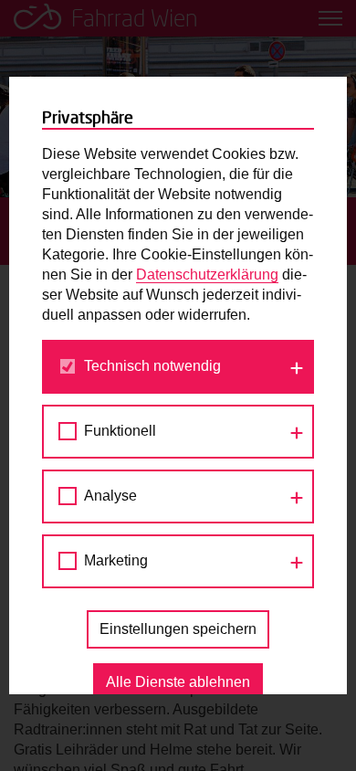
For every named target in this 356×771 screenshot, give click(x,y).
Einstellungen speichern (178, 629)
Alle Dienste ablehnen (178, 682)
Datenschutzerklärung (207, 274)
